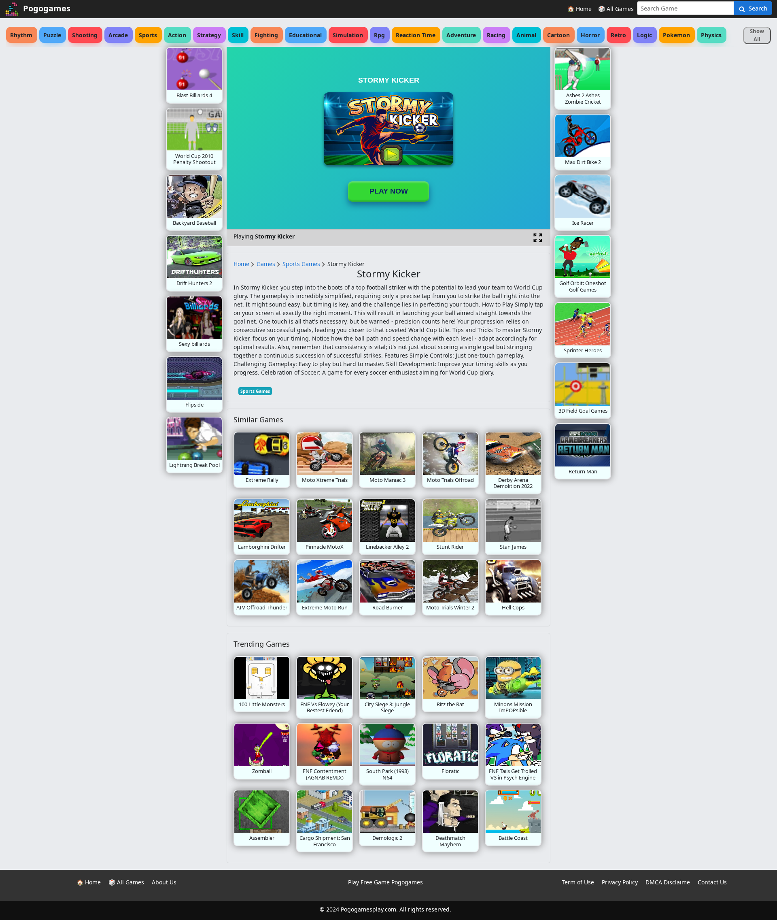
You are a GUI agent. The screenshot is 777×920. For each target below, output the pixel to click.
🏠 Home (579, 9)
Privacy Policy (620, 882)
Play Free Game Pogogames (385, 882)
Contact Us (712, 882)
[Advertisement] (101, 168)
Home (241, 264)
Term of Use (578, 882)
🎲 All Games (616, 9)
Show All (757, 35)
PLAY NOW (388, 191)
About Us (164, 882)
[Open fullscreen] (537, 237)
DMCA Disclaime (667, 882)
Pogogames (46, 8)
